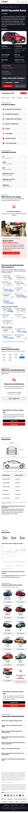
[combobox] (13, 93)
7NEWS (17, 801)
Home (2, 6)
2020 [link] (18, 6)
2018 (10, 360)
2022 (10, 357)
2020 (22, 357)
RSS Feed (22, 805)
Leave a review (8, 74)
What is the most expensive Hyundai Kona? (12, 726)
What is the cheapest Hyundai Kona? (12, 720)
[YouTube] (5, 795)
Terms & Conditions (15, 805)
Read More (4, 29)
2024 (22, 354)
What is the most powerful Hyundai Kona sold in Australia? (13, 743)
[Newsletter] (17, 2)
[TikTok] (14, 795)
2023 (4, 357)
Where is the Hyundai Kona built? (11, 748)
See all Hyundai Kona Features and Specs (14, 341)
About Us (4, 799)
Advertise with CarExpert (20, 799)
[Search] (20, 2)
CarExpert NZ (23, 801)
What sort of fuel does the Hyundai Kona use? (13, 759)
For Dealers (4, 801)
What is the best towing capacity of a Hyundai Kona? (12, 731)
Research (7, 6)
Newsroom (10, 799)
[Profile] (23, 2)
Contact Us (11, 801)
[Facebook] (8, 795)
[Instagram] (11, 795)
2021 (16, 357)
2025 (16, 354)
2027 (4, 354)
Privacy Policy (6, 805)
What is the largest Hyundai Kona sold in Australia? (13, 737)
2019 (4, 360)
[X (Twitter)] (17, 795)
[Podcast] (23, 795)
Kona (15, 6)
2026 (10, 354)
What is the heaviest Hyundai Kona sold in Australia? (13, 754)
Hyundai (11, 6)
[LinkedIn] (20, 795)
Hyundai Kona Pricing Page (11, 575)
